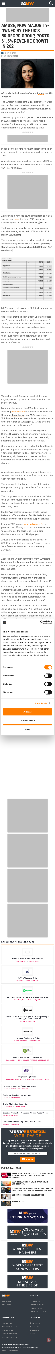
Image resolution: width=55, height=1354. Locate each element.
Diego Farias (17, 415)
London (5, 1089)
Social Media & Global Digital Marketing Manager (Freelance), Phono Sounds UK (27, 1018)
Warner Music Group (10, 1115)
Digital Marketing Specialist (15, 1104)
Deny (27, 729)
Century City (10, 1060)
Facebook (36, 1323)
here (17, 219)
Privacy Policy (36, 1308)
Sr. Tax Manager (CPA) (27, 978)
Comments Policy (37, 1305)
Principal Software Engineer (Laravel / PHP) (22, 1121)
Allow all (27, 712)
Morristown (10, 1079)
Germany (23, 1041)
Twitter (35, 1330)
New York (17, 1000)
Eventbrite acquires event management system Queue (30, 1183)
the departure (18, 411)
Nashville (20, 981)
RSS (33, 1334)
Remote (6, 1124)
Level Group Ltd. (32, 981)
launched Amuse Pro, (34, 524)
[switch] (48, 676)
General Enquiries (9, 1334)
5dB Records (16, 1098)
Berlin (16, 1041)
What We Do (6, 1305)
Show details (41, 703)
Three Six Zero (35, 1041)
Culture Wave (20, 1106)
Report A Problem (9, 1337)
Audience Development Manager (17, 1095)
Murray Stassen (11, 56)
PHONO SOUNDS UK (27, 1021)
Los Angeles (7, 1106)
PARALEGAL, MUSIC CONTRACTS (27, 1057)
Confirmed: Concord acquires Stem (28, 1195)
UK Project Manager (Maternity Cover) (19, 1086)
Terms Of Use (35, 1301)
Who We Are (6, 1301)
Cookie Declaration (38, 1312)
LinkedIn (35, 1327)
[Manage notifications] (49, 1340)
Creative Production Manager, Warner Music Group (25, 1113)
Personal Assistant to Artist (27, 1038)
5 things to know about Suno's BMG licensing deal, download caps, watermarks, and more (32, 1189)
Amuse (40, 93)
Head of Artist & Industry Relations (27, 958)
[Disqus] (27, 763)
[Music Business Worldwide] (27, 3)
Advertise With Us (9, 1327)
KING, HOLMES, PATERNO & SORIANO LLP (33, 1060)
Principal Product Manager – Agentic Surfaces (27, 997)
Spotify (38, 1000)
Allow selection (27, 721)
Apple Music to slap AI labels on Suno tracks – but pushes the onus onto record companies (32, 1175)
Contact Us (7, 1323)
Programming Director (27, 1077)
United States (27, 1000)
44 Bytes (14, 1351)
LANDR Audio (34, 961)
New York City (21, 961)
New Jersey (19, 1079)
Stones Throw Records (19, 1089)
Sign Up (29, 1159)
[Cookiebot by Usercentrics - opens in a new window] (40, 622)
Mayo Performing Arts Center (38, 1079)
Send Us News (7, 1330)
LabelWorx (15, 1124)
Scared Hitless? (19, 1202)
